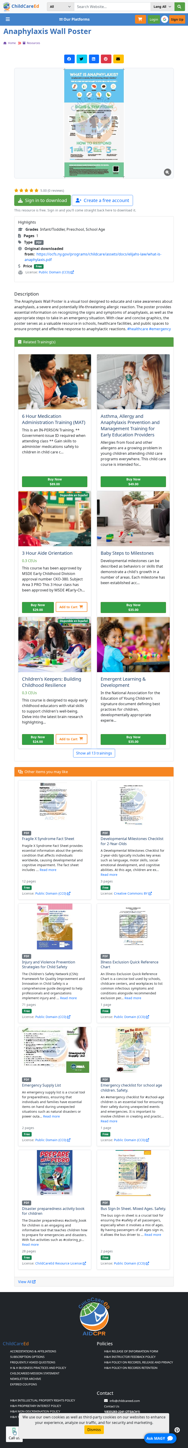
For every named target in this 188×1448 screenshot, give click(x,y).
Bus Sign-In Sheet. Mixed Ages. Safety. (133, 1208)
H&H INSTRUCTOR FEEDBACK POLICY (129, 1357)
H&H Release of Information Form (131, 1351)
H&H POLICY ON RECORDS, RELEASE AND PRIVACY (138, 1362)
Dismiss (94, 1429)
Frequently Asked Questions (32, 1362)
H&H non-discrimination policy (35, 1411)
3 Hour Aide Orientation (47, 553)
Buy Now (55, 481)
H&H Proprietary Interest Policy (35, 1406)
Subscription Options (27, 1357)
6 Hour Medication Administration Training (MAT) (53, 419)
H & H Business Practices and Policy (38, 1368)
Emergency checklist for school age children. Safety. (131, 1088)
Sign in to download (45, 200)
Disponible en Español (74, 495)
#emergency (160, 328)
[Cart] (140, 19)
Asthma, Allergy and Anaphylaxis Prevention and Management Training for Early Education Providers (130, 425)
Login (154, 19)
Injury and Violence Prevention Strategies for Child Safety (48, 965)
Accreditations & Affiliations (33, 1351)
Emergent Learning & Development (123, 682)
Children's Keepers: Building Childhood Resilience (51, 682)
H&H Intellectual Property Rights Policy (42, 1400)
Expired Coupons (23, 1384)
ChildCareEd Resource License (59, 1263)
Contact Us (111, 1406)
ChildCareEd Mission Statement (34, 1373)
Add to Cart (68, 607)
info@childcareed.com (125, 1401)
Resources (33, 43)
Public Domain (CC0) (55, 272)
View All (25, 1281)
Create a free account (106, 200)
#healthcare (137, 328)
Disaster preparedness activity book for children (53, 1211)
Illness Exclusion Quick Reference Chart (129, 965)
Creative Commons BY (131, 893)
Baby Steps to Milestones (127, 553)
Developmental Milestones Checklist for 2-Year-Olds (132, 841)
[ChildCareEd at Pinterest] (177, 1430)
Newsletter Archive (25, 1379)
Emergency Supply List (41, 1085)
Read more (48, 870)
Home (11, 43)
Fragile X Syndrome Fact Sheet (48, 838)
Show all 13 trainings (94, 753)
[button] (94, 123)
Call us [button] (14, 1437)
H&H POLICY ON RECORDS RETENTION (131, 1368)
